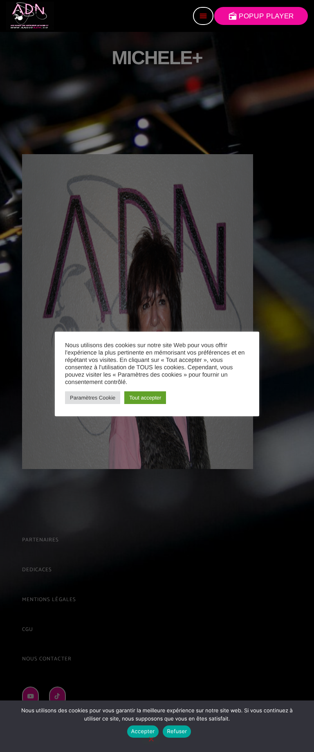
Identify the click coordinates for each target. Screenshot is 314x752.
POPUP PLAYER (261, 15)
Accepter (143, 731)
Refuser (177, 731)
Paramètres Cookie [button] (92, 398)
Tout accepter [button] (145, 398)
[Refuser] (151, 740)
